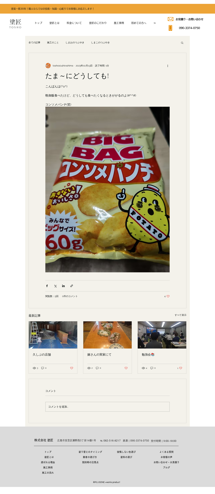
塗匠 (15, 22)
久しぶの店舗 (42, 354)
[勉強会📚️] (162, 335)
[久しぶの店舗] (53, 335)
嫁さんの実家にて (99, 354)
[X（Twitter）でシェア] (55, 285)
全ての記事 (34, 42)
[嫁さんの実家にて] (107, 335)
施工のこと (53, 42)
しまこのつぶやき (100, 42)
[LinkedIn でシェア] (63, 285)
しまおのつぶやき (75, 42)
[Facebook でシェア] (47, 285)
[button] (138, 23)
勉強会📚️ (148, 354)
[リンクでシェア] (71, 285)
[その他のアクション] (168, 66)
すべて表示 (180, 315)
